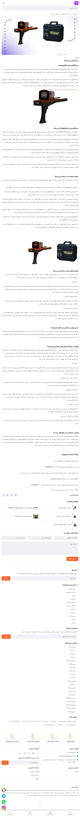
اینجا (62, 461)
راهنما (73, 620)
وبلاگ (76, 58)
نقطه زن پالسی (70, 606)
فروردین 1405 (71, 708)
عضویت (6, 637)
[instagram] (3, 807)
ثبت (5, 763)
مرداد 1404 (72, 647)
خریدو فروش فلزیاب (49, 725)
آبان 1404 (72, 674)
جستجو (6, 578)
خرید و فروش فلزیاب (70, 725)
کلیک (58, 467)
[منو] (3, 3)
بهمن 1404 (72, 664)
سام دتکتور (75, 14)
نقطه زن (72, 599)
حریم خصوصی (35, 775)
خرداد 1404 (72, 691)
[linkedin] (20, 753)
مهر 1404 (72, 654)
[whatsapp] (3, 801)
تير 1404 (72, 678)
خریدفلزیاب (60, 725)
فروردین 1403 (71, 702)
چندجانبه (72, 609)
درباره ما (73, 613)
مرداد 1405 (72, 671)
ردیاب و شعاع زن (70, 592)
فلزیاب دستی (44, 721)
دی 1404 (72, 685)
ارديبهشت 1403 (70, 705)
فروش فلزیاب (62, 721)
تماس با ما (72, 616)
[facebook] (37, 753)
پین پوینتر (72, 589)
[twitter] (28, 753)
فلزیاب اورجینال (35, 721)
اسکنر (73, 596)
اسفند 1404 (72, 695)
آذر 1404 (73, 650)
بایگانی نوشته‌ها (66, 14)
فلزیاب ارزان (25, 721)
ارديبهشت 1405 (70, 661)
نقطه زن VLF (71, 602)
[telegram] (3, 796)
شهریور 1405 (71, 712)
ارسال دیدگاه (72, 559)
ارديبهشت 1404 (70, 698)
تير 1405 (72, 657)
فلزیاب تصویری (72, 721)
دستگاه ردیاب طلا (55, 14)
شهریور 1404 (71, 688)
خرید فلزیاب (53, 721)
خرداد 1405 (72, 668)
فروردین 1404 (71, 681)
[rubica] (3, 790)
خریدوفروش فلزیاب (15, 721)
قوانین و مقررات (34, 772)
